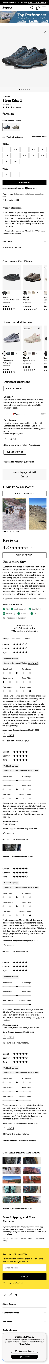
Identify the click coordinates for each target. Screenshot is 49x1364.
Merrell (6, 96)
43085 (16, 200)
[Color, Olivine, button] (33, 354)
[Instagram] (5, 1294)
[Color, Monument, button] (9, 354)
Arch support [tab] (20, 609)
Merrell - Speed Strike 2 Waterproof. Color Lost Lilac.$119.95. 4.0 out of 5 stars (12, 349)
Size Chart (7, 241)
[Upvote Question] (8, 414)
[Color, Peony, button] (29, 293)
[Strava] (16, 1294)
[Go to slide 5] (27, 89)
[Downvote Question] (24, 414)
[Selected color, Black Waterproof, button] (46, 354)
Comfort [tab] (35, 609)
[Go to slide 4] (25, 89)
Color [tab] (36, 613)
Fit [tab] (7, 609)
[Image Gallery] (12, 847)
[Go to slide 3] (23, 89)
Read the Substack (37, 2)
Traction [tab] (24, 613)
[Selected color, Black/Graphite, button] (5, 293)
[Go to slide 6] (29, 89)
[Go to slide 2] (21, 89)
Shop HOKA (34, 21)
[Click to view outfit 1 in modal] (14, 514)
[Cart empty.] (37, 7)
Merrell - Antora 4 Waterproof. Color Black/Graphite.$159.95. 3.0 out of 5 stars (12, 287)
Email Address (11, 1268)
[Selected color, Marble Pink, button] (46, 293)
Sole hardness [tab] (9, 618)
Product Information (12, 208)
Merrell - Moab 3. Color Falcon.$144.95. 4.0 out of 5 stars (32, 287)
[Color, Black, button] (13, 354)
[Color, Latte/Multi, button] (9, 293)
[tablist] (24, 613)
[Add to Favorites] (18, 267)
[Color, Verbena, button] (33, 293)
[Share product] (38, 31)
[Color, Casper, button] (29, 354)
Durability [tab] (21, 618)
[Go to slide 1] (19, 89)
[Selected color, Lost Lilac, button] (5, 354)
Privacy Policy (24, 1344)
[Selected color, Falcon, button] (25, 293)
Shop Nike (21, 21)
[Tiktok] (11, 1294)
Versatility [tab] (10, 613)
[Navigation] (43, 7)
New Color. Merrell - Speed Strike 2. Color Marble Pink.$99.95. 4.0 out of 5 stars (32, 348)
